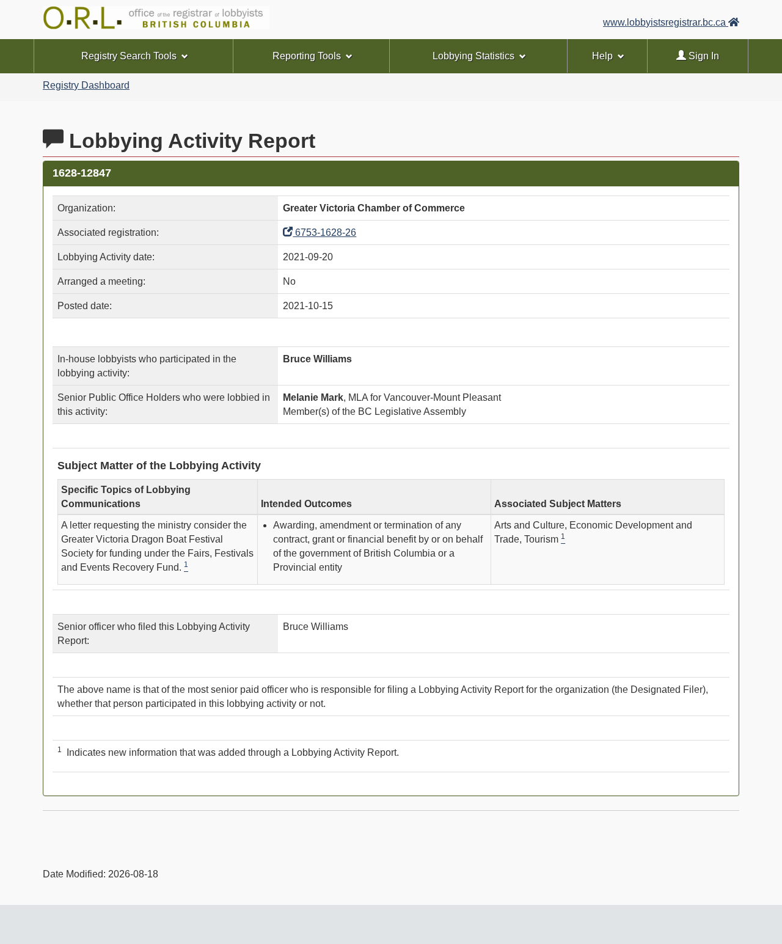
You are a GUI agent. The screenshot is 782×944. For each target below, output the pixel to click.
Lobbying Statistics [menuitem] (473, 56)
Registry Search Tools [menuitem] (129, 56)
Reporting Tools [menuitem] (306, 56)
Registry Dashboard (86, 85)
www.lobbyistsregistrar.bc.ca (665, 22)
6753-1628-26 (324, 232)
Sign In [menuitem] (702, 56)
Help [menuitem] (602, 56)
